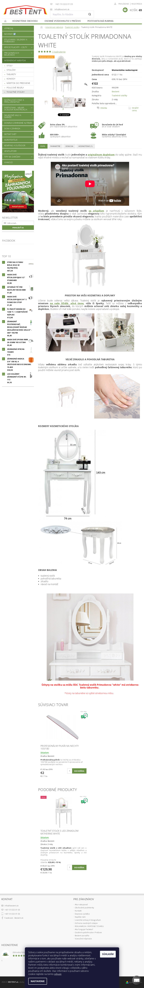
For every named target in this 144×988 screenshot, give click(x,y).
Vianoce (8, 162)
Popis (42, 146)
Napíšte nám (80, 917)
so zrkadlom (96, 210)
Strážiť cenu (135, 109)
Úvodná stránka (5, 20)
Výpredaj (8, 28)
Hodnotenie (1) (85, 146)
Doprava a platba (82, 914)
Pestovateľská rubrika (100, 20)
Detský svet (10, 134)
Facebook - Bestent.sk (13, 918)
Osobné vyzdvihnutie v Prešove (63, 20)
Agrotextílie (10, 139)
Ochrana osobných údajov (86, 923)
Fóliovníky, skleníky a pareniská (15, 40)
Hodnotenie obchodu (25, 20)
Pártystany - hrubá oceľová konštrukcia (15, 108)
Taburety (11, 74)
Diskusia (69, 146)
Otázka (103, 108)
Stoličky (11, 70)
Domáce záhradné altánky (18, 122)
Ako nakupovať (81, 904)
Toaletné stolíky (15, 92)
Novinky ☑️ (10, 34)
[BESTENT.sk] (25, 10)
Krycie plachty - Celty (15, 47)
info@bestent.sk (11, 905)
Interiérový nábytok (15, 60)
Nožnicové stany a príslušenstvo (14, 101)
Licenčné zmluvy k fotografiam (88, 920)
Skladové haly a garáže (12, 116)
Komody (11, 78)
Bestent (115, 91)
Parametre (55, 146)
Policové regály (15, 87)
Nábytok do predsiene (18, 83)
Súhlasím (108, 954)
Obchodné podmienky (84, 907)
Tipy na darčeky (12, 156)
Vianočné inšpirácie (83, 938)
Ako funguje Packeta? (84, 929)
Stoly (10, 65)
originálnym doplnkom (101, 154)
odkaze (58, 974)
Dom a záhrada (12, 128)
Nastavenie (38, 981)
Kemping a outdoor (14, 145)
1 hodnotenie (59, 51)
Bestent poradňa (82, 935)
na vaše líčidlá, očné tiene (67, 303)
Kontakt (78, 910)
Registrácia (136, 4)
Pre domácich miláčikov (11, 54)
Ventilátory (10, 151)
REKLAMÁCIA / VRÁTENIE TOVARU (89, 926)
